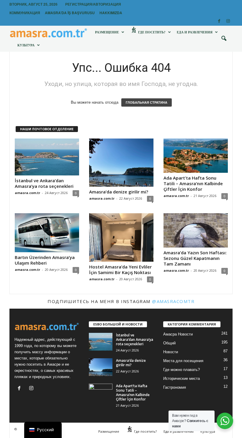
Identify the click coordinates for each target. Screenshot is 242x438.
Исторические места (181, 378)
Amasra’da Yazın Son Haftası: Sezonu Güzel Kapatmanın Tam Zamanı (195, 258)
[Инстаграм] (228, 21)
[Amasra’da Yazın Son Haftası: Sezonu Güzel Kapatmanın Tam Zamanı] (195, 230)
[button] (223, 38)
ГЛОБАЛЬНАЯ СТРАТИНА (146, 102)
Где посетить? (151, 32)
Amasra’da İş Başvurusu (70, 12)
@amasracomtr (173, 301)
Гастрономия (174, 387)
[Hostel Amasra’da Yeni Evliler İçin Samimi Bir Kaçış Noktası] (121, 237)
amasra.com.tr (27, 192)
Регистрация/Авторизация (93, 4)
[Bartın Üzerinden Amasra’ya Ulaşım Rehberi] (47, 232)
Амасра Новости (178, 334)
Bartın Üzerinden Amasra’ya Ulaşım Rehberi (45, 260)
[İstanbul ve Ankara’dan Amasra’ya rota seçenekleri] (47, 157)
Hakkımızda (110, 12)
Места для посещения (183, 361)
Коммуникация (24, 12)
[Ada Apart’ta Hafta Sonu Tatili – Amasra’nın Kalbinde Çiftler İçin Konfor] (195, 156)
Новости (170, 352)
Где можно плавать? (181, 369)
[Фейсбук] (219, 21)
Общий (169, 343)
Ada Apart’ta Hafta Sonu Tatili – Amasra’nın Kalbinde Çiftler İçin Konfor (193, 183)
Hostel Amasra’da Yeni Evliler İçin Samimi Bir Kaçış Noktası (120, 269)
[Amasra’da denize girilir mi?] (121, 163)
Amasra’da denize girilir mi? (118, 192)
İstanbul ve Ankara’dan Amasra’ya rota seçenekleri (44, 183)
